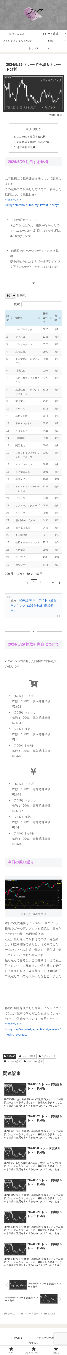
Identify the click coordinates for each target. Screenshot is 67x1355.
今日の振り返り (26, 147)
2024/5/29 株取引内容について (35, 141)
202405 (11, 1056)
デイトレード (48, 1056)
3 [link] (46, 582)
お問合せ (33, 1343)
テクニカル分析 (35, 1061)
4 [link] (53, 582)
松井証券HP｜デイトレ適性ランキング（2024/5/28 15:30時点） (33, 606)
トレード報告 (29, 1056)
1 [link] (34, 582)
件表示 (21, 295)
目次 (28, 129)
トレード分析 (14, 1061)
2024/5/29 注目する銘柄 (31, 136)
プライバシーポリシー (49, 1337)
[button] (12, 318)
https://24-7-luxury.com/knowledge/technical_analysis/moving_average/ (33, 1029)
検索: (17, 304)
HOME (18, 1337)
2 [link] (40, 582)
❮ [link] (27, 582)
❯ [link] (59, 582)
